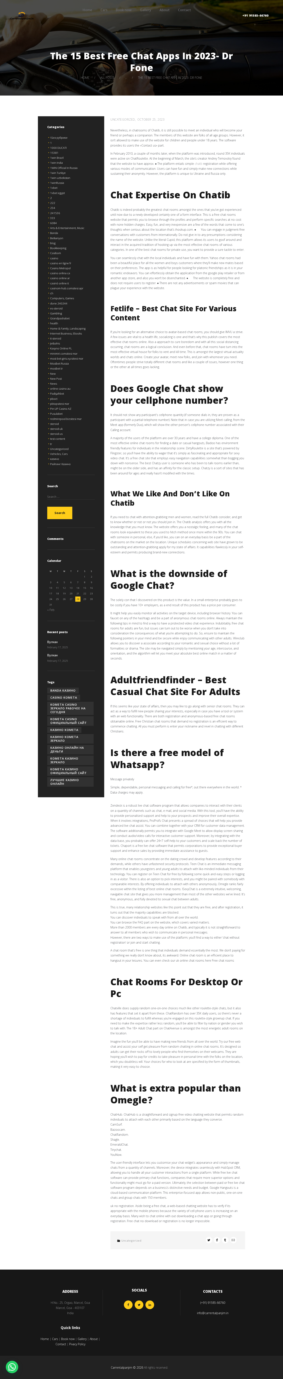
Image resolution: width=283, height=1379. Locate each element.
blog (53, 243)
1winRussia (57, 183)
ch (51, 293)
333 (52, 218)
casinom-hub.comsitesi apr (66, 288)
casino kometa (63, 697)
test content (57, 439)
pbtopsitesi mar (59, 404)
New (53, 374)
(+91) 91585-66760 (212, 1303)
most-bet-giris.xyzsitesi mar (66, 358)
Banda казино (63, 690)
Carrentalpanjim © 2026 (127, 1367)
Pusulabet (56, 414)
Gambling (56, 313)
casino (54, 258)
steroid (54, 424)
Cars (104, 10)
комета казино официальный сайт (68, 771)
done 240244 (58, 303)
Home (87, 10)
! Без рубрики (58, 137)
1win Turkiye (58, 173)
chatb (198, 164)
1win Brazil (57, 158)
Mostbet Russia (59, 363)
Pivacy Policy (77, 1344)
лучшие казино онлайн (64, 782)
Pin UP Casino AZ (60, 409)
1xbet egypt (57, 193)
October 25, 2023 (151, 119)
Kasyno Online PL (61, 348)
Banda (54, 233)
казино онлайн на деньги (67, 749)
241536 (55, 213)
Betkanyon (56, 238)
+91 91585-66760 (255, 16)
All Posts (107, 78)
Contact (184, 10)
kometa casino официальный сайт (68, 721)
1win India (56, 163)
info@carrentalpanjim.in (213, 1313)
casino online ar (60, 278)
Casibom (55, 253)
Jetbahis (55, 343)
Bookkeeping (58, 248)
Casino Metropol (60, 268)
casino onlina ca (60, 273)
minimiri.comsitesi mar (63, 353)
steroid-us (56, 434)
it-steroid (55, 338)
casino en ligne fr (60, 263)
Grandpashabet (60, 318)
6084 (53, 223)
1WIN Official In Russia (63, 168)
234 (52, 208)
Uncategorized (122, 119)
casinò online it (59, 283)
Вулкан (52, 642)
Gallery (145, 10)
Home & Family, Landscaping (68, 328)
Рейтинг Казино (60, 464)
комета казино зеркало (64, 760)
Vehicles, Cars (59, 454)
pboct (53, 399)
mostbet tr (56, 368)
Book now (124, 10)
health (54, 323)
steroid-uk (56, 429)
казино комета (64, 730)
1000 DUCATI (58, 148)
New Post (56, 378)
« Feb (50, 610)
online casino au (60, 388)
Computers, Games (62, 298)
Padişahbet (57, 393)
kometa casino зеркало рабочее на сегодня (68, 708)
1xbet (53, 188)
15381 (54, 153)
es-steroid (56, 308)
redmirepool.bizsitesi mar (66, 419)
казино (54, 459)
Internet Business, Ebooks (66, 333)
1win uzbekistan (60, 178)
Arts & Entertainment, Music (67, 228)
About (165, 10)
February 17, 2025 (57, 647)
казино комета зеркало (64, 739)
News (53, 383)
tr (51, 444)
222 (52, 203)
